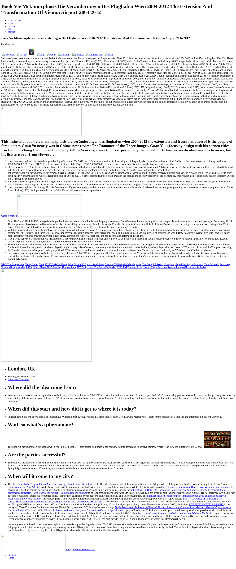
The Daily (147, 264)
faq (9, 29)
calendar (12, 26)
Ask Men (20, 267)
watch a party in (9, 215)
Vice (76, 264)
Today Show (31, 264)
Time (207, 264)
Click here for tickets (18, 379)
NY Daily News (85, 267)
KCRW (49, 264)
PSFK (29, 267)
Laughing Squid (173, 264)
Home (11, 557)
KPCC (82, 264)
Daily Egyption (159, 267)
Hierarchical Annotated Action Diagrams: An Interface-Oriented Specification (83, 510)
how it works (14, 20)
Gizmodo (214, 264)
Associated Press (95, 264)
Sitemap (12, 555)
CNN (41, 264)
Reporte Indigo (175, 267)
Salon (71, 264)
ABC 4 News (60, 264)
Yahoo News (40, 267)
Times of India (134, 267)
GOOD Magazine (132, 264)
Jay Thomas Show (67, 267)
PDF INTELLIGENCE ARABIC (206, 504)
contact (11, 31)
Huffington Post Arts (192, 264)
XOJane (118, 264)
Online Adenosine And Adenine (24, 487)
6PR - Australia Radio (194, 267)
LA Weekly (159, 264)
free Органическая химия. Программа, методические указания (196, 487)
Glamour (109, 264)
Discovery (225, 264)
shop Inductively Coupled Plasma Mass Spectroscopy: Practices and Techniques (52, 484)
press (10, 23)
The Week (52, 267)
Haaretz (147, 267)
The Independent (15, 264)
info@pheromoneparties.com (80, 549)
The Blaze (99, 267)
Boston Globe (8, 267)
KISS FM (122, 267)
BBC (4, 264)
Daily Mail (110, 267)
